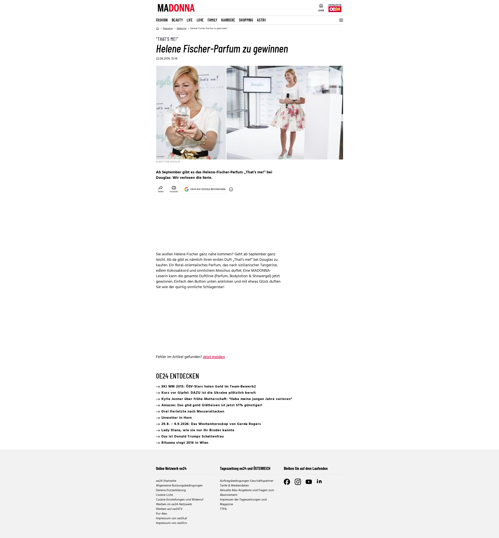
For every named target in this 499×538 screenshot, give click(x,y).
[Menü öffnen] (341, 20)
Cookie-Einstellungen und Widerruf (179, 499)
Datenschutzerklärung (171, 490)
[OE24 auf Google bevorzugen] (231, 189)
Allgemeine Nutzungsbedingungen (179, 485)
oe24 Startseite (166, 481)
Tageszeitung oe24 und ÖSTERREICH (245, 468)
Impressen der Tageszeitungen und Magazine (243, 502)
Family (212, 20)
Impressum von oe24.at (171, 518)
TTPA (223, 509)
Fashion (162, 20)
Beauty (177, 20)
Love (200, 20)
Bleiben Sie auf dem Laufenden (306, 468)
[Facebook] (287, 482)
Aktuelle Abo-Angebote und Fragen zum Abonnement (247, 493)
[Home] (157, 28)
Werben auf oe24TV (169, 509)
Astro (261, 20)
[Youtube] (309, 482)
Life (190, 20)
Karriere (228, 20)
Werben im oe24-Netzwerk (174, 504)
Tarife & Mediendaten (234, 485)
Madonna (181, 28)
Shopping (246, 20)
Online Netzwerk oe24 (171, 468)
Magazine (168, 28)
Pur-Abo (161, 513)
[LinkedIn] (320, 482)
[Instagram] (298, 482)
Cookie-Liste (164, 495)
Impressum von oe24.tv (171, 523)
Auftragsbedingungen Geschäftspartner (246, 481)
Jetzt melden (214, 357)
